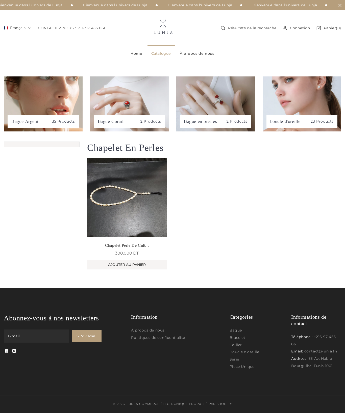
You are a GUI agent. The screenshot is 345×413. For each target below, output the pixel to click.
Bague (236, 330)
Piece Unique (242, 366)
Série (234, 359)
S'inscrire (86, 336)
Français (18, 27)
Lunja (132, 404)
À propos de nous (147, 330)
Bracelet (237, 337)
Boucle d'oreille (244, 352)
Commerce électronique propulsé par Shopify (185, 404)
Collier (236, 345)
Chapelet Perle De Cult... (127, 245)
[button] (248, 28)
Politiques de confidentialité (158, 337)
